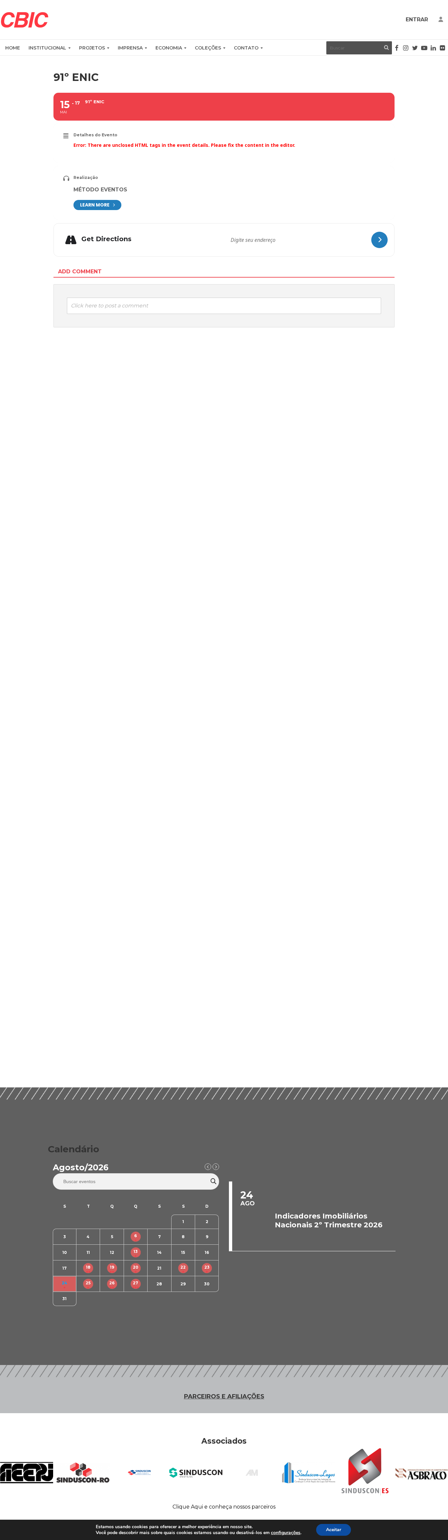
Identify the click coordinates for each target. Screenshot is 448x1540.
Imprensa (130, 48)
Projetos (92, 48)
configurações (285, 1533)
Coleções (208, 48)
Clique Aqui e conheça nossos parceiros (224, 1507)
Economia (168, 48)
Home (12, 48)
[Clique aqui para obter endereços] (379, 240)
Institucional (47, 48)
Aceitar (333, 1530)
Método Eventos (100, 189)
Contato (246, 48)
